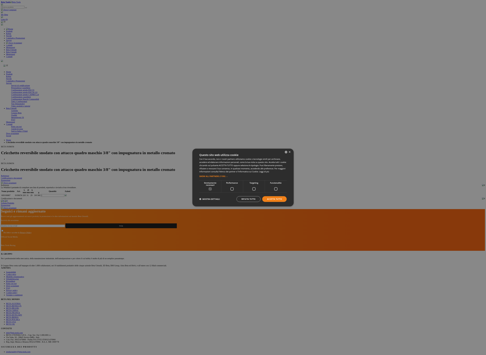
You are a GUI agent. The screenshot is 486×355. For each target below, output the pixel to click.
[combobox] (286, 152)
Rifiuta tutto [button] (248, 199)
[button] (243, 176)
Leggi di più (264, 171)
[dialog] (243, 177)
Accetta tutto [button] (274, 199)
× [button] (289, 152)
